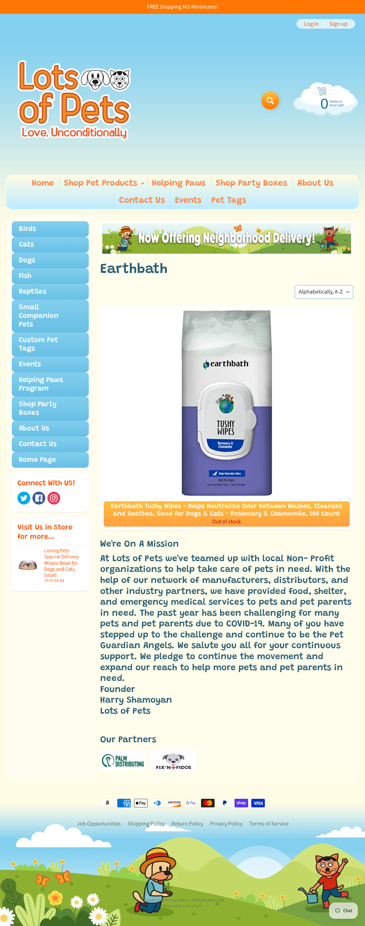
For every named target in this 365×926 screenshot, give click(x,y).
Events (188, 200)
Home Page (37, 460)
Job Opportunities (99, 824)
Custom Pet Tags (38, 344)
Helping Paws (179, 183)
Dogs (27, 260)
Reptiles (32, 291)
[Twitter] (23, 498)
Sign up (338, 24)
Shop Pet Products (105, 185)
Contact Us (142, 200)
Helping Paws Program (41, 384)
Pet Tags (228, 200)
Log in (311, 24)
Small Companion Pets (38, 316)
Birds (27, 229)
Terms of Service (269, 824)
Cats (26, 244)
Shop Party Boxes (251, 183)
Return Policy (187, 824)
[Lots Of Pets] (74, 100)
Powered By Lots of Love (183, 906)
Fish (25, 276)
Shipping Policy (146, 824)
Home (43, 183)
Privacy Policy (226, 824)
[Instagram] (53, 498)
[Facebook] (38, 498)
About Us (315, 183)
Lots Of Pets (180, 900)
